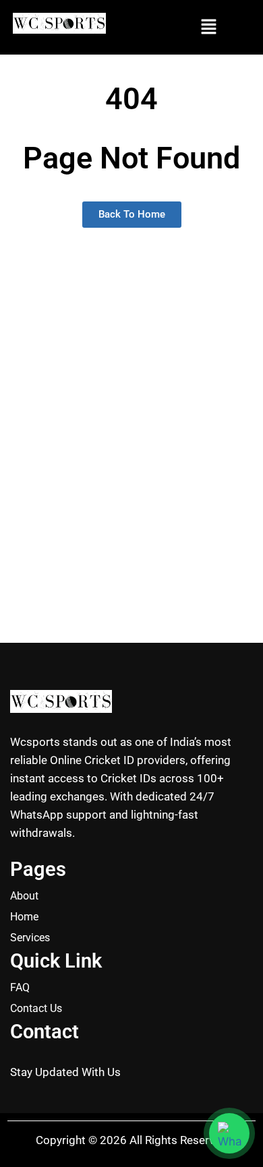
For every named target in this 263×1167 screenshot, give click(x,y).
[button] (208, 27)
